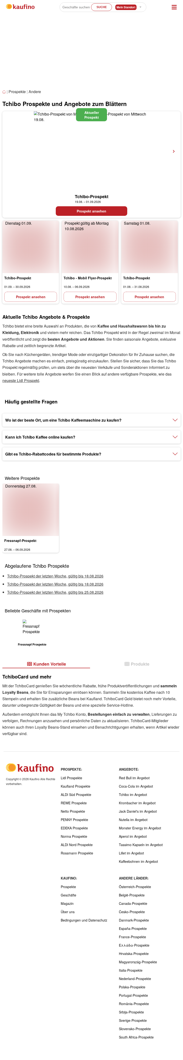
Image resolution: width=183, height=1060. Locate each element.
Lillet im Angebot (131, 853)
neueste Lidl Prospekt (20, 380)
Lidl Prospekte (71, 777)
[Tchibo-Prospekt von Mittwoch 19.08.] (91, 151)
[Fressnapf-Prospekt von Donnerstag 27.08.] (30, 509)
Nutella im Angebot (133, 819)
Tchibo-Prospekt (91, 196)
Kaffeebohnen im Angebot (138, 861)
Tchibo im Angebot (133, 794)
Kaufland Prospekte (75, 786)
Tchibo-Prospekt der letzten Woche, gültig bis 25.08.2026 (55, 592)
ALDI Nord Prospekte (77, 844)
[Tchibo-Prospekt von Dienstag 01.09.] (30, 247)
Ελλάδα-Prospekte (134, 945)
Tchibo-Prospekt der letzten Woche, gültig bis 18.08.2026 (55, 576)
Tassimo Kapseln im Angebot (141, 844)
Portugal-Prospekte (133, 995)
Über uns (68, 911)
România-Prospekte (134, 1003)
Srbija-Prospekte (131, 1012)
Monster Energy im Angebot (140, 828)
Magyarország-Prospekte (138, 961)
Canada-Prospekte (133, 903)
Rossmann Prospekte (77, 853)
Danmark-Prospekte (134, 920)
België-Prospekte (132, 895)
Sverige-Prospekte (133, 1020)
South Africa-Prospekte (136, 1037)
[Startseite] (4, 92)
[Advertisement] (91, 52)
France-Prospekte (132, 936)
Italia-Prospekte (130, 970)
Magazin (67, 903)
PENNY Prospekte (74, 819)
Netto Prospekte (73, 811)
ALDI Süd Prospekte (76, 794)
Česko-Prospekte (132, 911)
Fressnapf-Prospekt (20, 540)
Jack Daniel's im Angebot (138, 811)
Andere (35, 91)
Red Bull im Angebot (134, 777)
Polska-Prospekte (132, 987)
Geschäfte (68, 895)
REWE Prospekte (74, 802)
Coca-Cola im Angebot (136, 786)
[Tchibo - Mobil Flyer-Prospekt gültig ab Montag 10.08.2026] (90, 247)
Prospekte (17, 91)
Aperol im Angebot (133, 836)
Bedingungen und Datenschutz (84, 920)
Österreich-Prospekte (135, 886)
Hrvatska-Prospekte (134, 953)
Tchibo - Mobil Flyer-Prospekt (88, 278)
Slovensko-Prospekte (135, 1028)
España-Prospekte (133, 928)
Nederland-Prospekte (135, 978)
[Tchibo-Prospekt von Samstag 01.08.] (149, 247)
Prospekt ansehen (91, 211)
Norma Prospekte (74, 836)
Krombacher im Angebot (137, 802)
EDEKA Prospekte (74, 828)
